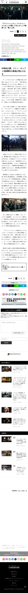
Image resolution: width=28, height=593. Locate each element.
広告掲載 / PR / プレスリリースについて (14, 578)
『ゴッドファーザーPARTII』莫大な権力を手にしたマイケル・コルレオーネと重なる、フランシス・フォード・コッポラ (19, 421)
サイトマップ (14, 585)
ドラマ (8, 53)
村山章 (19, 426)
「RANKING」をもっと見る (18, 490)
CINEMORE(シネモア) (6, 545)
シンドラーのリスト (17, 252)
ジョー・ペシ (21, 46)
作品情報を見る (5, 56)
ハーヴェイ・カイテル (19, 49)
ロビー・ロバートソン (6, 49)
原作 (3, 47)
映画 (13, 545)
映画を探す (2, 1)
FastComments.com (15, 354)
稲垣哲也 (19, 402)
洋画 (14, 53)
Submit (6, 342)
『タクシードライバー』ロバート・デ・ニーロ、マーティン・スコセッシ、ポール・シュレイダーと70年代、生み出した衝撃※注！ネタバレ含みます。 (19, 381)
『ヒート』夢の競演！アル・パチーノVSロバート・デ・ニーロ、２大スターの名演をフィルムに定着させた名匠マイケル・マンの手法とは (19, 396)
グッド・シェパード (13, 93)
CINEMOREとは (14, 571)
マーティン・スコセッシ (15, 44)
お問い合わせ (14, 574)
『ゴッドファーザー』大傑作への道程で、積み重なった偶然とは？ (19, 409)
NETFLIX (3, 53)
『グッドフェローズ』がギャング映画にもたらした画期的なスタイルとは (19, 368)
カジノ (11, 51)
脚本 (17, 47)
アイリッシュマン (6, 40)
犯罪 (11, 53)
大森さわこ (9, 41)
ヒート (24, 51)
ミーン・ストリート (18, 51)
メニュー (26, 1)
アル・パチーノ (15, 46)
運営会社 (14, 583)
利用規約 (3, 313)
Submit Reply (17, 333)
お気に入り (6, 2)
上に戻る (25, 587)
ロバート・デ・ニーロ (6, 46)
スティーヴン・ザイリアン (10, 47)
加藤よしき (23, 445)
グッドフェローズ (5, 51)
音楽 (13, 49)
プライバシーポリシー (14, 580)
